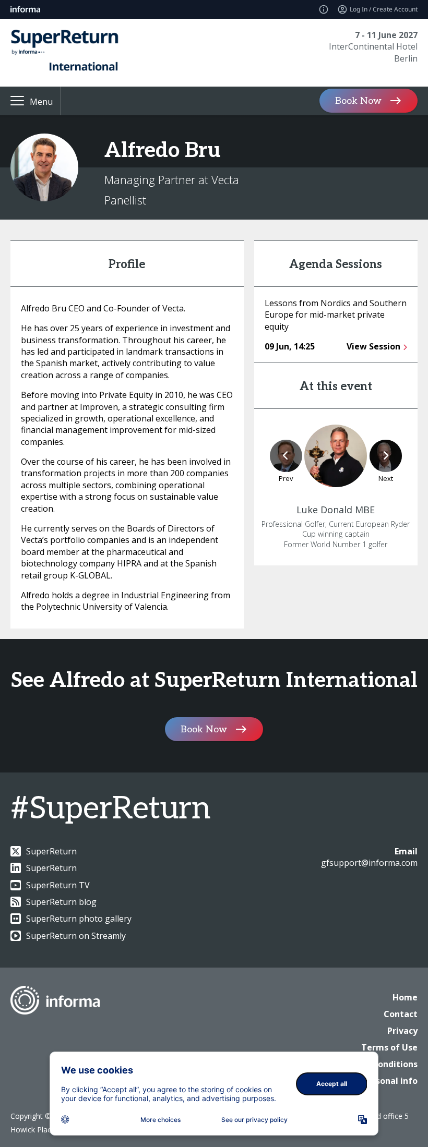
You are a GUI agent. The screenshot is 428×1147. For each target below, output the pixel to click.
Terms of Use (389, 1047)
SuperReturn (51, 851)
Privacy (402, 1030)
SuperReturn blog (61, 902)
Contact (401, 1014)
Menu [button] (41, 101)
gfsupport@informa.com (369, 862)
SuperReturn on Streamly (76, 935)
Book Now (358, 100)
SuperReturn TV (58, 885)
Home (405, 997)
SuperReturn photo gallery (79, 918)
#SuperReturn (110, 809)
